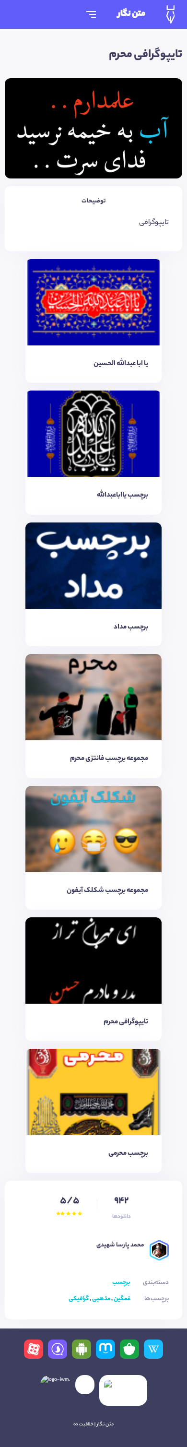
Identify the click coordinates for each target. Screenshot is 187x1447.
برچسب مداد (131, 627)
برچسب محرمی (128, 1154)
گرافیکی (79, 1299)
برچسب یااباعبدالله (122, 495)
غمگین (122, 1299)
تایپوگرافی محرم (126, 1022)
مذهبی (101, 1299)
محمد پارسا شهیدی (120, 1245)
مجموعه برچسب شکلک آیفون (107, 891)
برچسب (121, 1283)
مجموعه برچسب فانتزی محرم (109, 759)
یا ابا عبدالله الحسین (121, 364)
